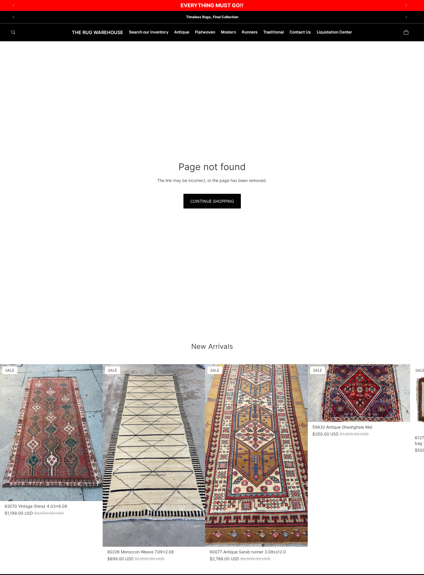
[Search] (13, 32)
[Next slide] (406, 17)
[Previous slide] (13, 17)
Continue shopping (212, 201)
